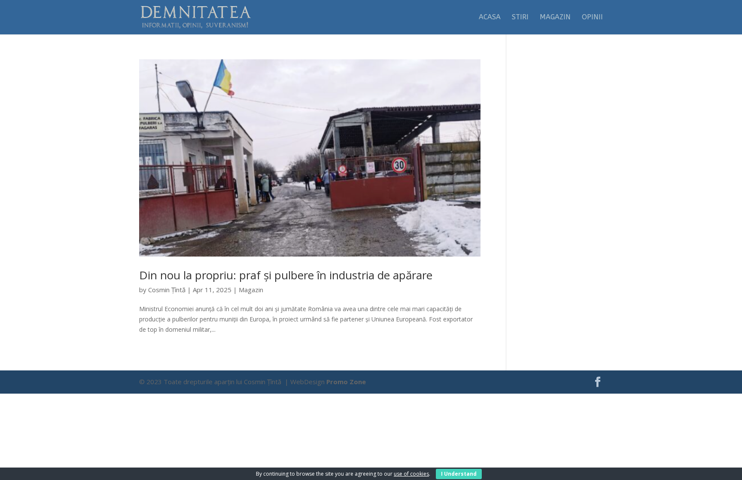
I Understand (459, 473)
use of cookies (411, 473)
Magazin (555, 17)
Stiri (520, 17)
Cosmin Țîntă (167, 289)
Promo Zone (346, 381)
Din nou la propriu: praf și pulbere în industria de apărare (285, 275)
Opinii (592, 17)
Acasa (490, 17)
